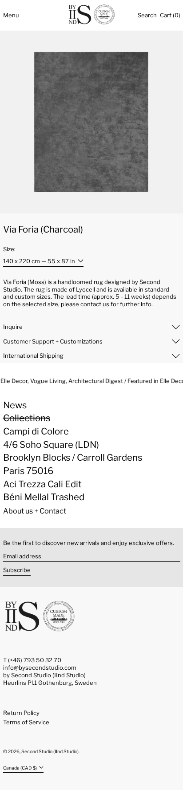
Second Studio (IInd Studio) (50, 751)
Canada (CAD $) (20, 768)
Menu (11, 15)
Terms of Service (26, 722)
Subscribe (17, 569)
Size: (9, 249)
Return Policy (21, 712)
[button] (147, 15)
